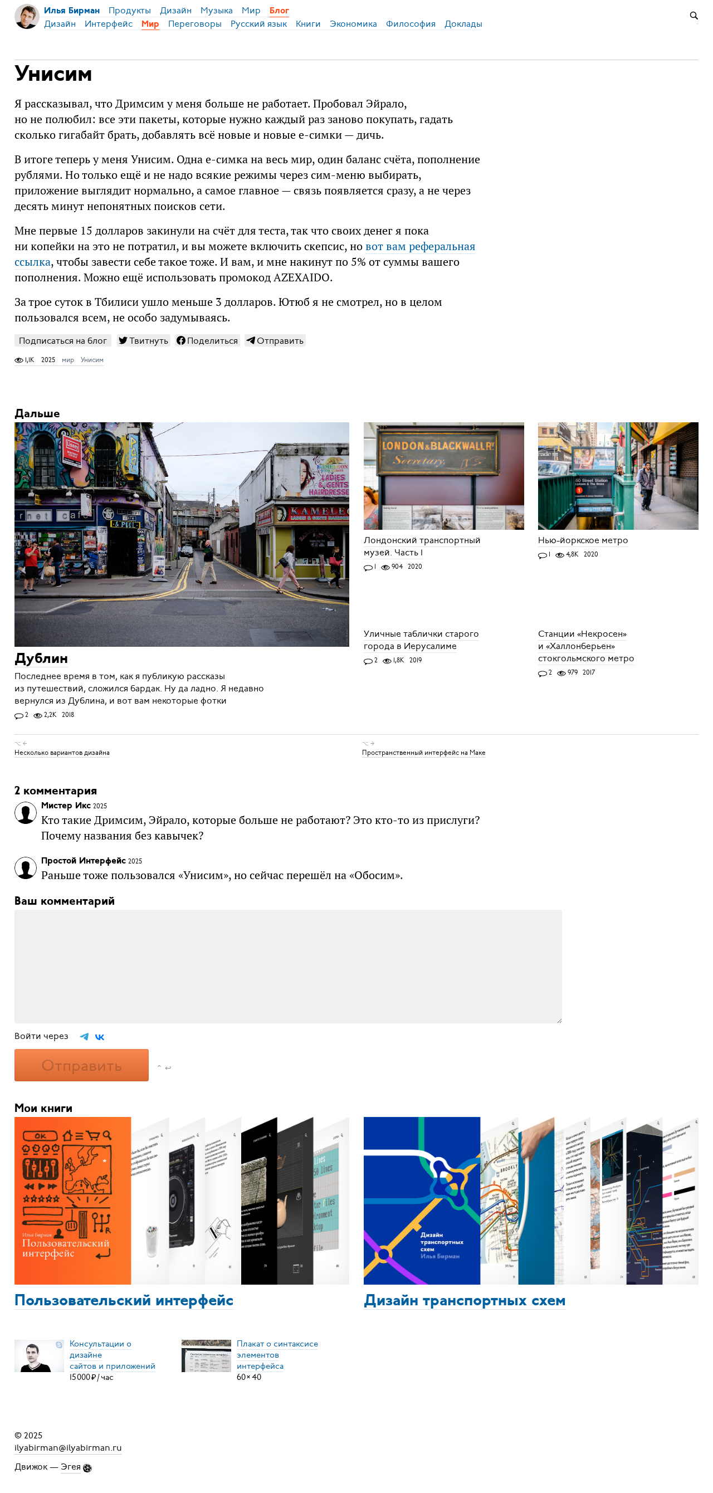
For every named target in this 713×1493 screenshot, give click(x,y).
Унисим (92, 359)
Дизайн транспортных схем (465, 1301)
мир (68, 359)
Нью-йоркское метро (583, 540)
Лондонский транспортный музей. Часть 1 (422, 546)
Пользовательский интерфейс (123, 1301)
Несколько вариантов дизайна (62, 752)
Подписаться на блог (63, 341)
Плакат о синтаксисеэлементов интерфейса (277, 1355)
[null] (143, 340)
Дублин (41, 659)
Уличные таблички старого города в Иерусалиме (421, 640)
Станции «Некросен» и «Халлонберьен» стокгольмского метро (586, 646)
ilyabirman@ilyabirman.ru (68, 1448)
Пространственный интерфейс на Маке (424, 752)
